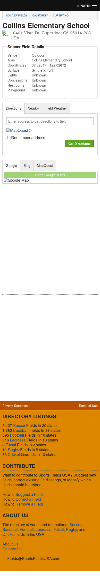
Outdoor (38, 55)
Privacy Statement (15, 405)
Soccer (19, 425)
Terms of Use (88, 405)
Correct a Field (28, 499)
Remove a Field (29, 504)
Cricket (14, 454)
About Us (10, 544)
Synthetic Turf (42, 70)
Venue (12, 55)
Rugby (13, 449)
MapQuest (45, 165)
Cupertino (61, 15)
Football (17, 435)
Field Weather (56, 108)
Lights (12, 75)
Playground (16, 90)
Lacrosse (18, 440)
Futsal (11, 445)
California (40, 15)
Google (11, 165)
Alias (11, 60)
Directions (13, 108)
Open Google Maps (50, 174)
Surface (13, 70)
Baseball (20, 430)
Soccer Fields (16, 15)
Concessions (17, 80)
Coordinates (17, 65)
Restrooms (16, 85)
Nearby (33, 108)
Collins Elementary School (52, 60)
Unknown (39, 75)
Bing (27, 165)
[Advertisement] (50, 242)
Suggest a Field (29, 494)
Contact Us (12, 549)
